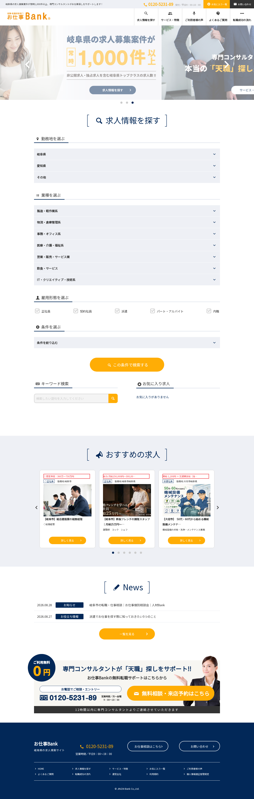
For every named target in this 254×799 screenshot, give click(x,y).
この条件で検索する (130, 365)
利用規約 (153, 774)
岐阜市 (68, 481)
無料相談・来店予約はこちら (176, 693)
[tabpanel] (127, 62)
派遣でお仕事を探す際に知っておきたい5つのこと (122, 616)
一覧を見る (127, 634)
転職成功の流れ (242, 16)
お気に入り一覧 (217, 4)
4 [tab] (130, 553)
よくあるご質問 (218, 16)
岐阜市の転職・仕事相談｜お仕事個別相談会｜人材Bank (127, 605)
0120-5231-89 (172, 4)
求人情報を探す (146, 16)
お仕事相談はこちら (147, 746)
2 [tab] (127, 102)
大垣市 (187, 481)
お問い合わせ (242, 4)
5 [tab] (135, 553)
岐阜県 (132, 481)
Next (221, 59)
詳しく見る (67, 540)
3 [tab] (132, 102)
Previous (22, 59)
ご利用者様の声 (194, 16)
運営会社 (116, 774)
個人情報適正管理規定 (198, 774)
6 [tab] (141, 553)
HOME (41, 768)
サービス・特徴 (170, 16)
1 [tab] (121, 102)
